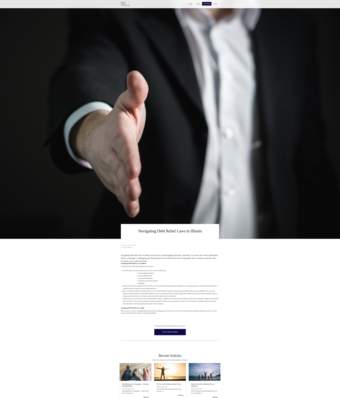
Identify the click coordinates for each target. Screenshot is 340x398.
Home (190, 4)
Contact (215, 4)
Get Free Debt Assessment (170, 332)
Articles (198, 4)
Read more (146, 397)
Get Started (207, 3)
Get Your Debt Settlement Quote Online (169, 384)
